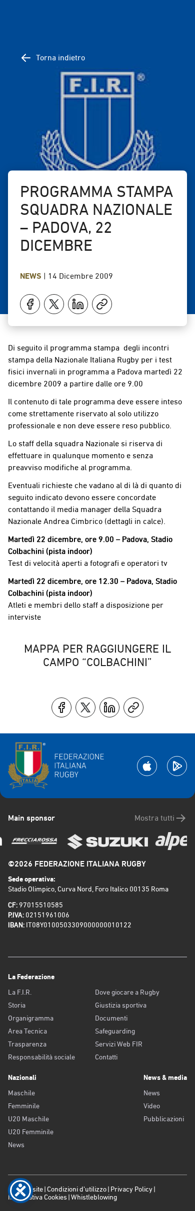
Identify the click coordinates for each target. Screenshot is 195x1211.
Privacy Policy (131, 1189)
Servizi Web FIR (118, 1044)
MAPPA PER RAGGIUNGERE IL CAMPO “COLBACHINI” (97, 655)
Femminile (24, 1106)
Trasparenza (27, 1044)
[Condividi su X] (54, 304)
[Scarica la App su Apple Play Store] (147, 766)
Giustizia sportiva (120, 1005)
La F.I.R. (20, 992)
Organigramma (31, 1018)
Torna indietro (60, 57)
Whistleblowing (94, 1197)
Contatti (106, 1057)
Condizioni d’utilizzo (76, 1189)
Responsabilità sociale (41, 1057)
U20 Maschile (28, 1119)
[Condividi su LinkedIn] (78, 304)
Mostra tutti (154, 818)
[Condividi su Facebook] (30, 304)
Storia (17, 1005)
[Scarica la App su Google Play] (177, 766)
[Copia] (102, 304)
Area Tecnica (27, 1031)
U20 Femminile (31, 1132)
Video (152, 1106)
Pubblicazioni (164, 1119)
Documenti (111, 1018)
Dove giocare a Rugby (127, 992)
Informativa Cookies (37, 1197)
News (32, 276)
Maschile (21, 1093)
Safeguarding (115, 1031)
